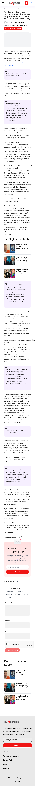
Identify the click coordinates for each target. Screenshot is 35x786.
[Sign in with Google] (31, 3)
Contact (6, 768)
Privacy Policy (8, 760)
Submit (17, 572)
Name (8, 620)
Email (7, 631)
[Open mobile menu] (3, 3)
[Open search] (26, 3)
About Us (6, 752)
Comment (9, 602)
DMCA (5, 764)
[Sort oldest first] (17, 581)
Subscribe (17, 745)
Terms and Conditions (11, 756)
